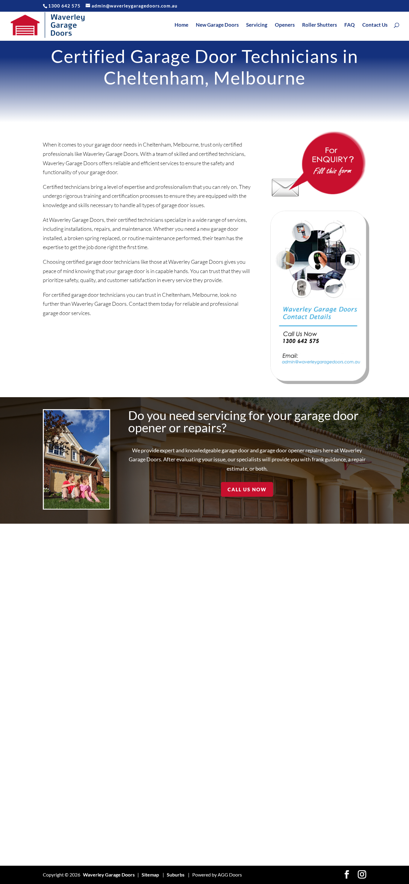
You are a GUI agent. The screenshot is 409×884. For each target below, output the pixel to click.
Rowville (257, 752)
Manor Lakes (193, 789)
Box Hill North (58, 761)
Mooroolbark (193, 853)
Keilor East (190, 669)
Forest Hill (122, 807)
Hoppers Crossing (198, 632)
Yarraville (326, 844)
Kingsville (189, 715)
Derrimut (121, 688)
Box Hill (51, 752)
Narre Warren (263, 624)
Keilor (186, 660)
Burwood (53, 825)
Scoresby (258, 770)
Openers (285, 25)
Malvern (188, 770)
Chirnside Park (127, 596)
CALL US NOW (247, 489)
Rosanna (257, 734)
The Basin (326, 632)
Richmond (258, 697)
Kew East (189, 688)
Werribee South (333, 770)
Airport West (57, 587)
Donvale (120, 715)
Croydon (120, 624)
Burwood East (57, 835)
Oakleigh (257, 651)
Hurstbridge (192, 642)
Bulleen (51, 807)
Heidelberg (191, 614)
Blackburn (54, 715)
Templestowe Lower (337, 624)
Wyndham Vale (332, 816)
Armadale (53, 614)
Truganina (326, 669)
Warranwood (330, 734)
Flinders (119, 789)
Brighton (52, 798)
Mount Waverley (266, 596)
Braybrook (54, 779)
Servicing (256, 25)
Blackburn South (60, 734)
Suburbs (175, 874)
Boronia (51, 743)
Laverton (189, 734)
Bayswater (54, 678)
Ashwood (53, 642)
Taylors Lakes (330, 605)
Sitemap (150, 874)
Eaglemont (122, 724)
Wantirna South (332, 706)
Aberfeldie (54, 578)
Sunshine (257, 835)
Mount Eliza (260, 587)
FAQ (349, 25)
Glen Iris (120, 816)
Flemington (123, 779)
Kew (184, 678)
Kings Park (190, 706)
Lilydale (187, 743)
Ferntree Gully (127, 770)
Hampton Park (126, 853)
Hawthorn (190, 587)
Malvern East (193, 779)
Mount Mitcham (265, 605)
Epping (118, 743)
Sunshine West (264, 844)
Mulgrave (258, 614)
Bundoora (53, 816)
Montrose (190, 825)
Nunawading (261, 642)
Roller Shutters (319, 25)
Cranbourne (124, 614)
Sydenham (327, 578)
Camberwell (56, 844)
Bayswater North (61, 688)
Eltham (118, 734)
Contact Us (374, 25)
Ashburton (54, 632)
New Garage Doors (217, 25)
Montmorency (194, 835)
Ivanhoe (188, 651)
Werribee (326, 761)
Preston (256, 688)
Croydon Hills (125, 632)
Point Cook (259, 669)
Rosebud (257, 743)
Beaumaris (54, 697)
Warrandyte (329, 715)
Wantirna (326, 697)
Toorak (323, 651)
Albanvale (53, 596)
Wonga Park (329, 807)
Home (181, 25)
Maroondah (191, 807)
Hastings (188, 578)
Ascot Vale (54, 624)
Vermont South (332, 688)
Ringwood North (265, 724)
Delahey (120, 678)
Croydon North (127, 642)
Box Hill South (58, 770)
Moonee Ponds (195, 844)
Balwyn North (57, 669)
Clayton (119, 605)
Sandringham (261, 761)
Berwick (52, 706)
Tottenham (327, 660)
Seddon (256, 779)
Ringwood (258, 706)
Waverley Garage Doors (109, 874)
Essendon (121, 752)
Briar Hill (52, 789)
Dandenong (123, 651)
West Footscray (332, 779)
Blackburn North (60, 724)
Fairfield (120, 761)
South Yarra (260, 789)
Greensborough (128, 835)
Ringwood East (263, 715)
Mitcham (188, 816)
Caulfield (52, 853)
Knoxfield (189, 724)
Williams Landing (333, 798)
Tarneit (323, 596)
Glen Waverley (127, 825)
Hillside (187, 624)
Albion (50, 605)
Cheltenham (124, 587)
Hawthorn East (195, 596)
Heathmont (191, 605)
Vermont (325, 678)
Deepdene (122, 660)
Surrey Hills (260, 853)
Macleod (188, 752)
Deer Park (122, 669)
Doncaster (122, 697)
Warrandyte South (335, 724)
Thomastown (329, 642)
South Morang (263, 798)
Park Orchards (263, 660)
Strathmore (260, 825)
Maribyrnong (193, 798)
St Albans (257, 816)
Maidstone (190, 761)
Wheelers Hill (330, 789)
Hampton (121, 844)
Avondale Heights (61, 651)
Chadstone (122, 578)
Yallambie (326, 835)
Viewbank (326, 825)
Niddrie (256, 632)
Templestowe (330, 614)
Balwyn (51, 660)
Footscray (121, 798)
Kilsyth (186, 697)
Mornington (260, 578)
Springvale (259, 807)
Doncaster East (127, 706)
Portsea (256, 678)
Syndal (323, 587)
